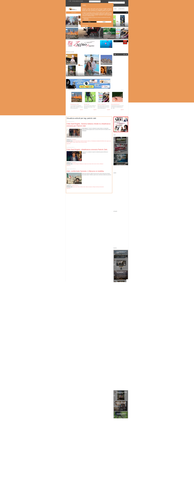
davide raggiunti (70, 142)
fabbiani (101, 163)
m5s (100, 463)
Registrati (114, 473)
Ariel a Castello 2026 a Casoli (105, 63)
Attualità (85, 498)
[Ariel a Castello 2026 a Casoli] (106, 59)
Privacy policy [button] (86, 19)
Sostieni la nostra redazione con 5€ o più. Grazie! (116, 1)
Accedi (113, 469)
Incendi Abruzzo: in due (74, 104)
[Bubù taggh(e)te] (89, 84)
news (74, 142)
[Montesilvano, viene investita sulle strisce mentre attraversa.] (122, 20)
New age (85, 488)
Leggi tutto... (69, 143)
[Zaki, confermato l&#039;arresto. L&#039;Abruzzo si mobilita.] (74, 178)
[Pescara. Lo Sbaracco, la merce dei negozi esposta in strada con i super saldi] (122, 33)
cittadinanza (82, 163)
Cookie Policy (72, 479)
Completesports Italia (117, 449)
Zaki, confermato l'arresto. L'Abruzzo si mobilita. (85, 171)
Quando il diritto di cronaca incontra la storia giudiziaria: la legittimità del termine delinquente (90, 38)
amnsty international (100, 186)
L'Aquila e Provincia (75, 185)
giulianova (107, 462)
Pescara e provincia (87, 474)
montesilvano (104, 463)
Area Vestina (74, 139)
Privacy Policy (72, 481)
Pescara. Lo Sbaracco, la (102, 104)
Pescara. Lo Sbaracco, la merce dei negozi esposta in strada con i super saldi (122, 37)
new (107, 463)
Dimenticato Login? (117, 471)
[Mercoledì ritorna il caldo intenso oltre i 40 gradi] (72, 20)
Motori (85, 494)
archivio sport (86, 496)
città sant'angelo (76, 163)
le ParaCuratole (121, 8)
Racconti (85, 484)
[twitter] (70, 1)
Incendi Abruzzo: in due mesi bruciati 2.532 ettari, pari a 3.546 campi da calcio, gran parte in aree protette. (71, 36)
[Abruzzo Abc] (120, 317)
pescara (91, 186)
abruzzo (87, 186)
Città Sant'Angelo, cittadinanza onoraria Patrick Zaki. (87, 149)
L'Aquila (85, 480)
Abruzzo (85, 472)
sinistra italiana (84, 142)
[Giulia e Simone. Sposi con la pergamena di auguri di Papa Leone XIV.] (89, 64)
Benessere (86, 461)
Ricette (85, 463)
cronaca (85, 466)
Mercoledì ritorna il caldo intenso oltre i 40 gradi (71, 25)
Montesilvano (86, 470)
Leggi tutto (81, 109)
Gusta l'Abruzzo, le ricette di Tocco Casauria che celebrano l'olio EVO (71, 62)
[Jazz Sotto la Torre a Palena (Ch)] (106, 70)
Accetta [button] (104, 21)
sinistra (98, 163)
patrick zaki (87, 163)
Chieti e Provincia (87, 478)
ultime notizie (78, 142)
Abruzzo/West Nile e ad (115, 104)
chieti (101, 462)
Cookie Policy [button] (86, 18)
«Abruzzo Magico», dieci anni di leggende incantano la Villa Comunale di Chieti (71, 73)
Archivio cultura (87, 490)
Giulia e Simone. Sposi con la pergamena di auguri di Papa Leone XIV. (88, 75)
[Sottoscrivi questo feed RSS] (110, 120)
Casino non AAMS (116, 438)
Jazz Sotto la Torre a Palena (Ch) (105, 75)
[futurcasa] (120, 305)
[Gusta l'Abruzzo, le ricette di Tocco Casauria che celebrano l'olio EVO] (71, 59)
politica (85, 468)
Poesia (85, 486)
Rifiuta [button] (89, 21)
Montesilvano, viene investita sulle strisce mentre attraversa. (121, 25)
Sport (115, 8)
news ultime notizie (93, 163)
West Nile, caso (86, 104)
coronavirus (104, 462)
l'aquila (94, 186)
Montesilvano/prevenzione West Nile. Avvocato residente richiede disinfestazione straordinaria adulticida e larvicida (109, 35)
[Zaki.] (74, 156)
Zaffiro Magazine (87, 482)
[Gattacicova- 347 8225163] (120, 124)
